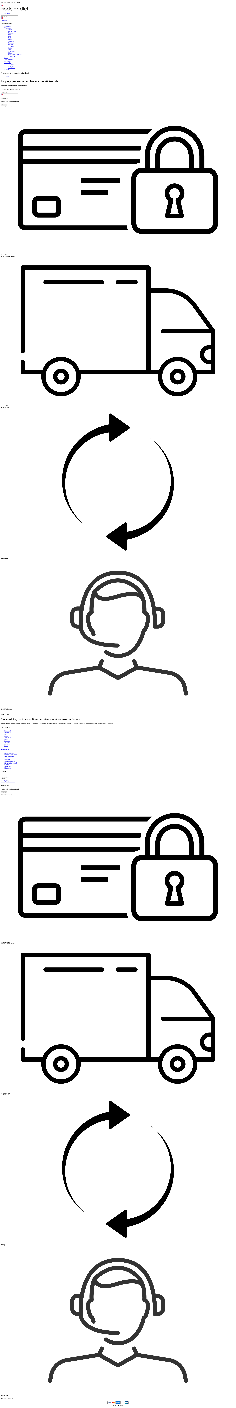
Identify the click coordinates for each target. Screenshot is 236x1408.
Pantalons (11, 41)
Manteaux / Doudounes (15, 54)
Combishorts (11, 33)
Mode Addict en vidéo (10, 763)
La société (7, 759)
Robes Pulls (11, 51)
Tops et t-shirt (8, 737)
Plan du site (7, 766)
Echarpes (10, 66)
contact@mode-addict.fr (8, 782)
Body (9, 38)
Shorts (10, 39)
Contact (6, 764)
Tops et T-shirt (12, 31)
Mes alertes (7, 768)
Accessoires (7, 63)
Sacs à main (11, 68)
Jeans (9, 36)
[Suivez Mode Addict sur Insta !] (4, 5)
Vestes (10, 48)
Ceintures (11, 64)
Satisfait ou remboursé (10, 755)
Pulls (9, 49)
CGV (6, 758)
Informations (5, 749)
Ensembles (11, 43)
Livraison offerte (9, 753)
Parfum (6, 69)
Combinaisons (12, 56)
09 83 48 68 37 (5, 780)
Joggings (10, 44)
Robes (10, 29)
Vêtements (7, 28)
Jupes (9, 34)
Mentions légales (9, 756)
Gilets (10, 53)
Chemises (11, 46)
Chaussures (7, 61)
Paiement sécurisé (9, 761)
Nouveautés (7, 26)
